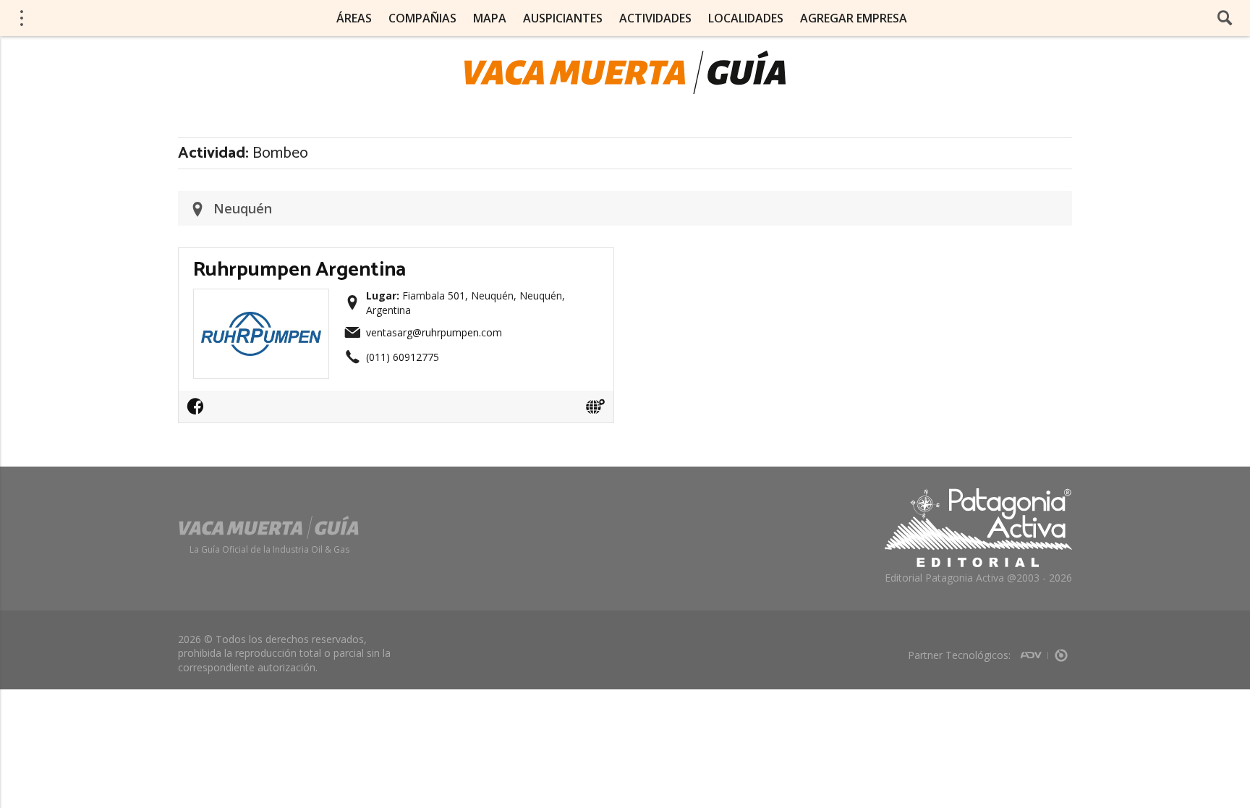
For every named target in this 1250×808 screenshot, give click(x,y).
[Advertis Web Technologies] (1034, 651)
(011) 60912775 (402, 357)
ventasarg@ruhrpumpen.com (434, 332)
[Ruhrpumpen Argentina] (261, 300)
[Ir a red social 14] (199, 410)
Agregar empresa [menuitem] (853, 18)
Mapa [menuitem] (489, 18)
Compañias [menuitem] (422, 18)
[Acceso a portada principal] (123, 17)
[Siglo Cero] (1061, 651)
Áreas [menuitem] (354, 18)
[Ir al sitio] (595, 406)
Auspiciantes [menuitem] (563, 18)
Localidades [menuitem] (745, 18)
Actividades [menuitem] (655, 18)
